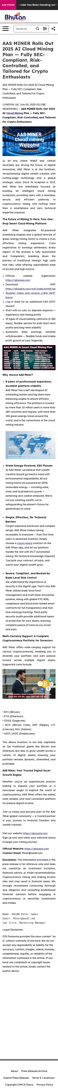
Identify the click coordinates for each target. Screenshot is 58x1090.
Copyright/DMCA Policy (19, 1084)
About (14, 1071)
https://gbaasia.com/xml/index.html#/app (31, 288)
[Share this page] (53, 29)
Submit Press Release (16, 1077)
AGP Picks (8, 5)
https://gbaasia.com (18, 280)
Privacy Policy (44, 1084)
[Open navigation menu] (5, 29)
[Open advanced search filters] (45, 28)
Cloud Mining (14, 113)
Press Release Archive (34, 1071)
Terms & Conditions (43, 1077)
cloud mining (24, 543)
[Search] (37, 28)
